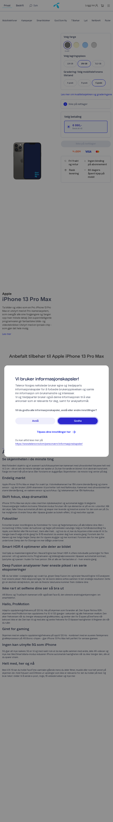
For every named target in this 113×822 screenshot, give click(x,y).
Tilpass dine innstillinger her (54, 432)
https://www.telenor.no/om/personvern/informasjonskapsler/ (49, 444)
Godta (78, 421)
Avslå (35, 421)
